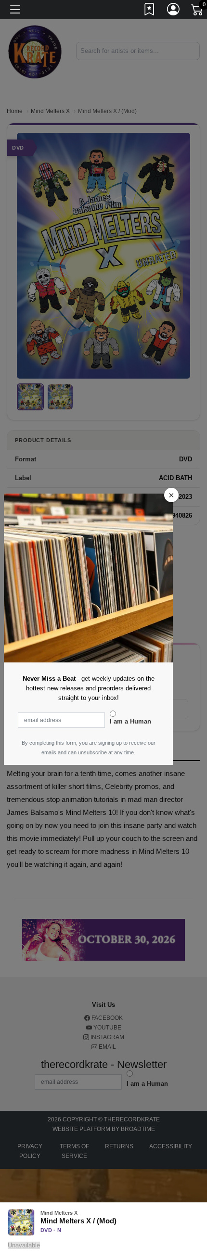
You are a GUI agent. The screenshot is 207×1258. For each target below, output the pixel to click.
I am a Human (130, 721)
